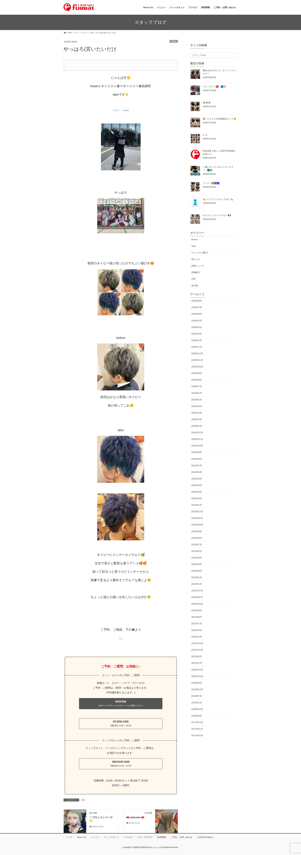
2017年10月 (197, 735)
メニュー (95, 837)
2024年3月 (196, 492)
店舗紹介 (195, 272)
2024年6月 (196, 472)
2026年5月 (196, 320)
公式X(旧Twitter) (205, 837)
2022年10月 (197, 604)
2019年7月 (196, 696)
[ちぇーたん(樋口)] (75, 821)
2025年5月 (196, 399)
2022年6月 (196, 630)
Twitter (126, 110)
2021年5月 (196, 656)
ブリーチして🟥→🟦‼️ (214, 86)
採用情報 (161, 837)
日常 (193, 279)
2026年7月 (196, 307)
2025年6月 (196, 393)
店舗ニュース (197, 265)
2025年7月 (196, 386)
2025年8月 (196, 380)
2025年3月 (196, 413)
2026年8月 (196, 301)
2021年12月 (197, 643)
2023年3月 (196, 571)
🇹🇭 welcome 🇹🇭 (135, 817)
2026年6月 (196, 314)
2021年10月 (197, 650)
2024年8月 (196, 459)
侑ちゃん (195, 259)
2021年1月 (196, 663)
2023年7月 (196, 544)
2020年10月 (197, 676)
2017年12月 (197, 722)
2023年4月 (196, 564)
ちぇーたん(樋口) (199, 252)
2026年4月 (196, 327)
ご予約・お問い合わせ (181, 837)
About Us (81, 837)
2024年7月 (196, 465)
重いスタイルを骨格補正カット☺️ (219, 119)
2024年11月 (197, 439)
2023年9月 (196, 531)
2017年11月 (197, 729)
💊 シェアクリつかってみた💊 (218, 199)
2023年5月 (196, 557)
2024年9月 (196, 452)
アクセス (128, 837)
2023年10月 (197, 524)
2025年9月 (196, 373)
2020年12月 (197, 669)
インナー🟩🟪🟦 (211, 183)
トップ (69, 837)
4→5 (205, 135)
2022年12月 (197, 590)
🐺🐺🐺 (207, 102)
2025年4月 (196, 406)
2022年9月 (196, 610)
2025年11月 (197, 360)
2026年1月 (196, 347)
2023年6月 (196, 551)
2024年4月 (196, 485)
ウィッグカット (111, 837)
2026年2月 (196, 340)
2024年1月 (196, 505)
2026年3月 (196, 334)
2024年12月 (197, 432)
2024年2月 (196, 498)
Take (174, 41)
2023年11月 (197, 518)
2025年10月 (197, 366)
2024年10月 (197, 445)
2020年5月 (196, 683)
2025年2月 (196, 419)
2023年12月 (197, 511)
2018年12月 (197, 709)
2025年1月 (196, 426)
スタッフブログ (145, 837)
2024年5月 (196, 478)
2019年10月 (197, 689)
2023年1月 (196, 584)
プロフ (116, 110)
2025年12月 (197, 353)
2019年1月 (196, 702)
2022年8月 (196, 617)
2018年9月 (196, 715)
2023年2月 (196, 577)
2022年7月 (196, 623)
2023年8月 (196, 538)
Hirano (194, 239)
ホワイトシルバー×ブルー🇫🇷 (217, 215)
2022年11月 (197, 597)
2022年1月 (196, 636)
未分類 (194, 285)
